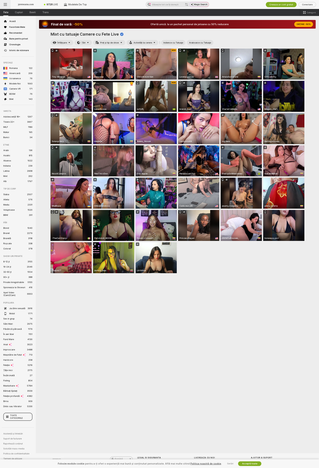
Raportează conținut (13, 444)
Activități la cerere (143, 42)
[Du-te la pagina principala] (26, 4)
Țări (84, 42)
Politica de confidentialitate (16, 454)
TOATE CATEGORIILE (16, 416)
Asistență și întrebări (13, 434)
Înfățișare (62, 42)
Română (119, 459)
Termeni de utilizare (12, 459)
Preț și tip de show (109, 42)
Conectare (307, 4)
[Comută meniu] (5, 4)
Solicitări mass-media (13, 449)
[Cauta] (186, 4)
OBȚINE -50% (304, 24)
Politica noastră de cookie (205, 463)
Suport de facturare (12, 439)
